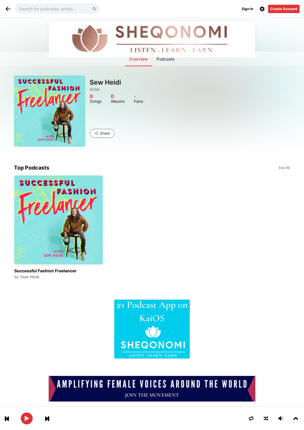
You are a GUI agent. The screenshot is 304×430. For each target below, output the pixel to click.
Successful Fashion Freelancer (45, 270)
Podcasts (165, 58)
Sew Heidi (29, 276)
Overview (138, 58)
